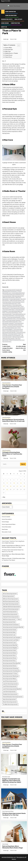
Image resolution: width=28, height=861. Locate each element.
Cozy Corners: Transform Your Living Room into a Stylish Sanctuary (12, 386)
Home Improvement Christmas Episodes (13, 321)
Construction (15, 23)
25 (7, 489)
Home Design (5, 23)
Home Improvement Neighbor (11, 328)
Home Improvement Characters (13, 320)
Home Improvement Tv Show (14, 334)
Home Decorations (11, 15)
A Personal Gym (8, 49)
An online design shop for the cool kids (21, 347)
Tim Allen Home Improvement (10, 704)
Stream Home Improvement (10, 702)
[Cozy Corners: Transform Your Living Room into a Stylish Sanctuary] (14, 370)
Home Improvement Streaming (10, 668)
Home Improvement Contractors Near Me (13, 627)
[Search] (26, 11)
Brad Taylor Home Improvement (11, 604)
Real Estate (18, 19)
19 (10, 486)
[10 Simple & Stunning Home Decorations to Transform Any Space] (14, 437)
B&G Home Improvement (17, 296)
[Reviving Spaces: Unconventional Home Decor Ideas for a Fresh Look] (14, 405)
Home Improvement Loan (9, 635)
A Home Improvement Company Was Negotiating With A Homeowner (12, 290)
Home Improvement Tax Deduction (11, 671)
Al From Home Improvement (10, 593)
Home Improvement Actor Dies (10, 303)
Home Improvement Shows (9, 658)
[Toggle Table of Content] (18, 45)
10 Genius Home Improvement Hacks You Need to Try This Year (14, 814)
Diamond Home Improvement (10, 614)
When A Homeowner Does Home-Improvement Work (13, 341)
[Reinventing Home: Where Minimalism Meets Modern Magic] (14, 831)
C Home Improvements (14, 299)
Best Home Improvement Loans (10, 601)
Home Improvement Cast (9, 622)
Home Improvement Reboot (9, 653)
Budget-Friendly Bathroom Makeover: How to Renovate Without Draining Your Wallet (11, 780)
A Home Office (8, 47)
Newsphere (20, 857)
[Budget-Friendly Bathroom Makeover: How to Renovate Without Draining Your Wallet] (14, 764)
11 (7, 483)
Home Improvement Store (9, 660)
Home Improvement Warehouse (11, 676)
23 (24, 486)
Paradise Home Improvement (10, 694)
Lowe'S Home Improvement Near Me (12, 689)
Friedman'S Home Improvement (10, 616)
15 (21, 483)
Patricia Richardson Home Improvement (12, 696)
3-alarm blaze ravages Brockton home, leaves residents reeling (7, 348)
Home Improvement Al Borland (17, 308)
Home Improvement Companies (11, 322)
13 (14, 483)
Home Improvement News (8, 524)
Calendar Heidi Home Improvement (11, 606)
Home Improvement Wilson (9, 678)
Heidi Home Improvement (9, 619)
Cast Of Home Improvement (10, 611)
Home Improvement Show (9, 655)
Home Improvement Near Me (10, 645)
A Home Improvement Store (18, 293)
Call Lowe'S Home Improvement (11, 609)
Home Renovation (10, 11)
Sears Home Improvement (9, 699)
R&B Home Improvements (8, 338)
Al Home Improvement (8, 596)
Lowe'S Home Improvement (9, 686)
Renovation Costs (6, 19)
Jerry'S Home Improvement (9, 681)
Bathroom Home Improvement (10, 598)
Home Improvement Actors (11, 304)
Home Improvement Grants (9, 629)
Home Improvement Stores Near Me (12, 331)
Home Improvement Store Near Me (11, 663)
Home (19, 619)
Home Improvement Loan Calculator (12, 637)
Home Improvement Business (14, 317)
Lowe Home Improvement (9, 691)
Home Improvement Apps (8, 309)
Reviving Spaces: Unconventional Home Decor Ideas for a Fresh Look (13, 420)
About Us (4, 27)
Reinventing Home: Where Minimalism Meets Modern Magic (12, 847)
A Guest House (8, 55)
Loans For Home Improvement (10, 683)
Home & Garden (6, 516)
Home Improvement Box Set (19, 314)
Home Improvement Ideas (9, 632)
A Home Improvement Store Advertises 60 (12, 294)
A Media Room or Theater (11, 53)
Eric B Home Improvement (18, 302)
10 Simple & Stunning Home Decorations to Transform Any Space (12, 454)
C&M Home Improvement (15, 300)
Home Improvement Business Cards (13, 318)
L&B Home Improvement (17, 337)
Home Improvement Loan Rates (10, 640)
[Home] (3, 12)
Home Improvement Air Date (13, 306)
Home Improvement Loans (11, 327)
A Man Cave (7, 51)
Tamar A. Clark (13, 39)
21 (17, 486)
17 (3, 486)
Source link (5, 287)
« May (3, 497)
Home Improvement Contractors (11, 624)
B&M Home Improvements (9, 297)
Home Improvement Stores (13, 331)
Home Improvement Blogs (12, 312)
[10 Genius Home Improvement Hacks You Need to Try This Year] (14, 798)
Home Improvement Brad (8, 315)
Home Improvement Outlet (9, 650)
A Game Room (8, 57)
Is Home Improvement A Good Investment (12, 334)
